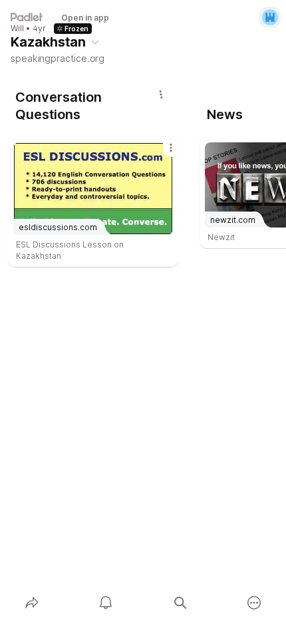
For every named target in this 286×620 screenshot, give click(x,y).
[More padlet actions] (254, 602)
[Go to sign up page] (270, 17)
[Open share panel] (32, 602)
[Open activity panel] (106, 602)
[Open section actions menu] (161, 94)
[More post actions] (162, 153)
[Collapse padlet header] (95, 42)
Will (17, 28)
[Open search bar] (180, 602)
